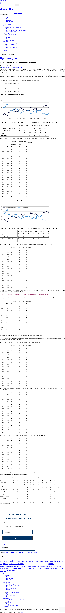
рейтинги (21, 552)
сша (63, 568)
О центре (5, 17)
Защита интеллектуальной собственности (17, 43)
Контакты (5, 50)
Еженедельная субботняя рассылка (14, 526)
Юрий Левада (10, 21)
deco (22, 612)
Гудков (15, 561)
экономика (10, 571)
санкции (45, 568)
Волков (3, 561)
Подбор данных (10, 44)
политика (57, 566)
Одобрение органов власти (13, 27)
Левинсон (39, 561)
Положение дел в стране (13, 28)
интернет (56, 563)
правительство (4, 568)
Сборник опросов (11, 34)
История (8, 20)
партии (50, 566)
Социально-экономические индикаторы (17, 30)
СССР (61, 561)
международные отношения (18, 566)
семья (48, 568)
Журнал (8, 37)
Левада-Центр (8, 9)
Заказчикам (6, 41)
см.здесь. (47, 294)
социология (59, 568)
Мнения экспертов (11, 38)
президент (17, 568)
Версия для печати (17, 67)
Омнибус (8, 46)
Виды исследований (11, 47)
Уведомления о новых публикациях (15, 525)
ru (0, 2)
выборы (21, 564)
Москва (45, 561)
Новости (8, 23)
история (60, 563)
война (16, 564)
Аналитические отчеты (12, 36)
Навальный (50, 561)
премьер (24, 568)
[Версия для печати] (5, 67)
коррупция (3, 566)
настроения (35, 566)
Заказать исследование (12, 48)
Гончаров (9, 561)
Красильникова (28, 561)
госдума (33, 564)
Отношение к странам (12, 31)
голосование (27, 564)
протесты (30, 568)
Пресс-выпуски (7, 24)
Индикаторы (6, 26)
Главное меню (4, 14)
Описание (9, 18)
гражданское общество (42, 563)
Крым (32, 561)
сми (51, 568)
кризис (7, 566)
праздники (11, 568)
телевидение (3, 571)
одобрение (11, 552)
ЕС (19, 561)
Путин (16, 552)
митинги (30, 566)
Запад (23, 561)
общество (40, 566)
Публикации (6, 33)
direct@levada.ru (18, 13)
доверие (5, 552)
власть (11, 564)
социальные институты (31, 552)
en (0, 3)
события (55, 568)
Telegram (5, 544)
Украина (4, 563)
